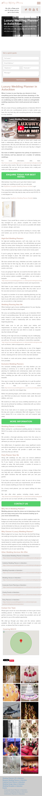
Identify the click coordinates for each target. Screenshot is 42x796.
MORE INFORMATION (21, 421)
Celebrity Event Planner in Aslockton (14, 782)
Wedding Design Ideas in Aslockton (13, 784)
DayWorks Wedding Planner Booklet (21, 198)
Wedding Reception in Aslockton (12, 786)
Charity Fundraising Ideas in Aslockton (16, 792)
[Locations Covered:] (2, 3)
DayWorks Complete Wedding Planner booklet (18, 186)
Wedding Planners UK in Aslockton (13, 778)
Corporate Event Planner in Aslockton (15, 790)
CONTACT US (21, 503)
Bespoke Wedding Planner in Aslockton (15, 780)
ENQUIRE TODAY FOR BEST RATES (21, 175)
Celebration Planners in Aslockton (14, 794)
